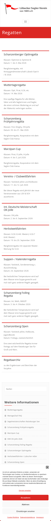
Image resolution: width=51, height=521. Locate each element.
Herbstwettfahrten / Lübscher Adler (22, 456)
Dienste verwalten (25, 490)
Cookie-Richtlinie (13, 517)
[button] (47, 467)
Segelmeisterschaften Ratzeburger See (23, 421)
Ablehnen (25, 504)
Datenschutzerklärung (27, 517)
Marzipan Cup (13, 433)
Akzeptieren (25, 497)
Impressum (40, 517)
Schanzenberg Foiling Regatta (19, 445)
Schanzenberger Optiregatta (19, 450)
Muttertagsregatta (15, 410)
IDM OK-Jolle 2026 (14, 439)
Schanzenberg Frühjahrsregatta (20, 427)
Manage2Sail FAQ (14, 415)
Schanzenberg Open (15, 462)
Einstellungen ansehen (25, 511)
